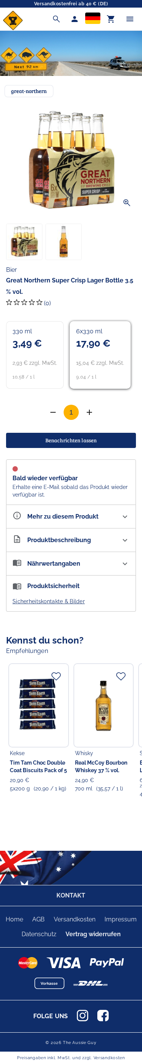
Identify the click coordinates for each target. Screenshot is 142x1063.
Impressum (121, 919)
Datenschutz (39, 934)
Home (14, 919)
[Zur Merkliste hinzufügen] (56, 676)
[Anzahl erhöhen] (53, 412)
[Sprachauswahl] (92, 19)
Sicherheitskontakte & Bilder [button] (48, 601)
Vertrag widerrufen (93, 934)
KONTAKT (70, 895)
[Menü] (129, 19)
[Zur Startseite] (13, 28)
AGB (38, 919)
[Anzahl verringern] (89, 412)
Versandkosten (74, 919)
